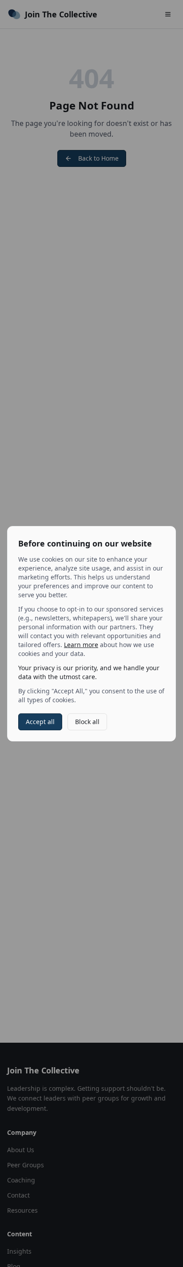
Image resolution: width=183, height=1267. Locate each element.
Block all (87, 721)
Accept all (40, 721)
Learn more (81, 644)
